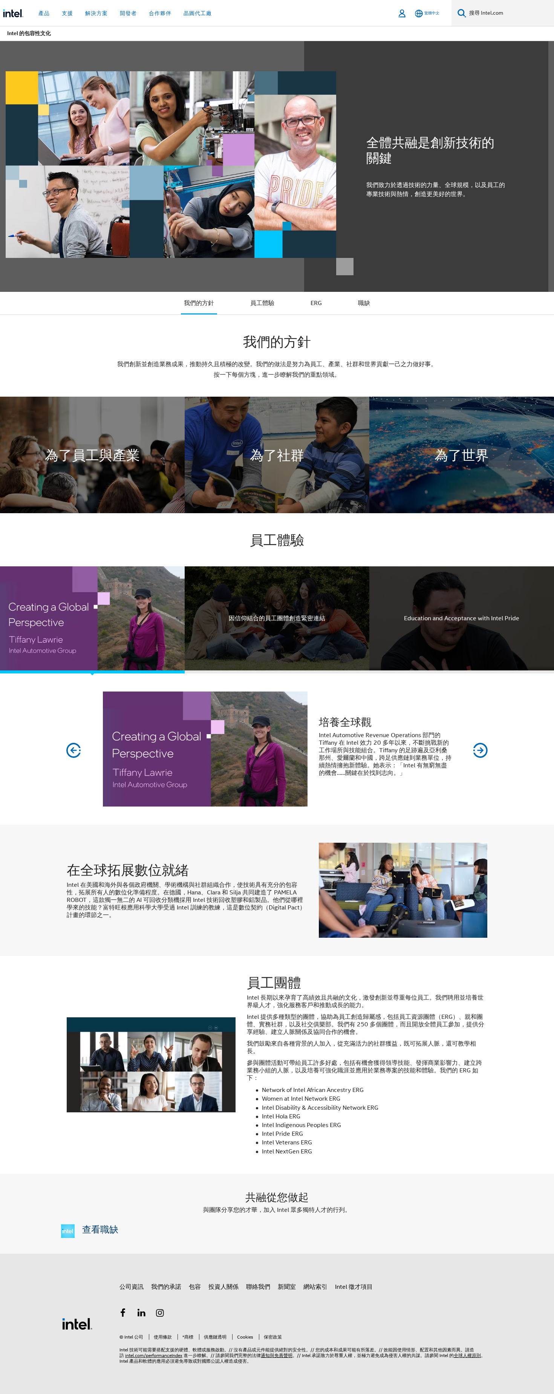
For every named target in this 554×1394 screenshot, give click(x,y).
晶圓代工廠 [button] (198, 13)
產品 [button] (44, 13)
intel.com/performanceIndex (153, 1355)
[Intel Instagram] (160, 1314)
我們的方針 (199, 303)
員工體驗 (262, 303)
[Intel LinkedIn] (141, 1314)
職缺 (364, 303)
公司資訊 (131, 1287)
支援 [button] (67, 13)
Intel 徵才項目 (354, 1287)
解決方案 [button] (96, 13)
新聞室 (287, 1287)
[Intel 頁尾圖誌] (77, 1323)
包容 (195, 1287)
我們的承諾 (166, 1287)
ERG (316, 303)
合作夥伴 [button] (160, 13)
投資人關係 (223, 1287)
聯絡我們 (258, 1287)
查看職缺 (100, 1229)
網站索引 (315, 1287)
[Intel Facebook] (122, 1314)
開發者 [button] (128, 13)
